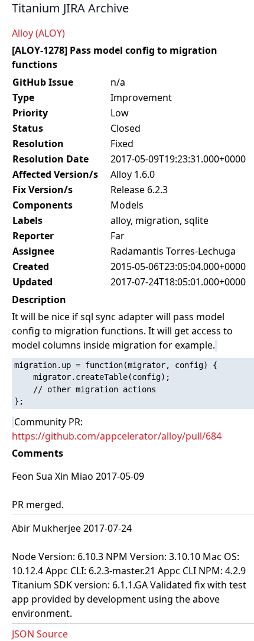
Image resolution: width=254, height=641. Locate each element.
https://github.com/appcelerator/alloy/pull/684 (117, 435)
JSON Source (40, 633)
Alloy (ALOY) (38, 33)
